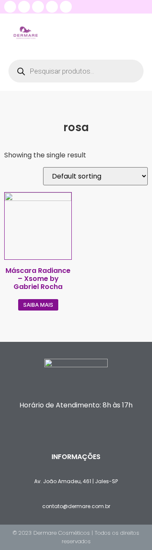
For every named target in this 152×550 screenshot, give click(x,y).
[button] (137, 32)
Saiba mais (38, 305)
